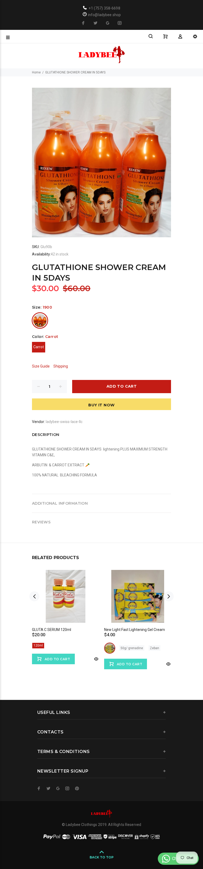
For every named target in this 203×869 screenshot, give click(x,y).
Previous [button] (34, 596)
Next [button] (169, 596)
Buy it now (101, 405)
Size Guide (41, 366)
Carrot (38, 347)
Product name (44, 848)
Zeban (154, 648)
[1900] (40, 320)
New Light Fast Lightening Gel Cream (134, 630)
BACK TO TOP (102, 857)
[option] (65, 611)
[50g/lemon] (109, 648)
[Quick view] (96, 659)
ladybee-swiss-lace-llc (64, 422)
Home (36, 72)
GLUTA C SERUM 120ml (51, 630)
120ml (38, 645)
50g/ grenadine (132, 648)
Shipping (60, 366)
